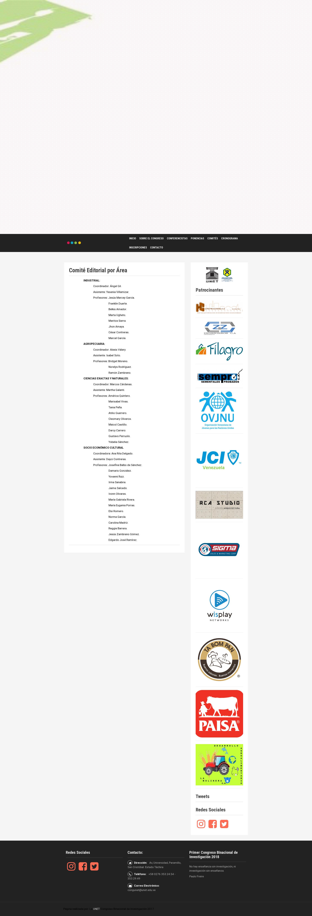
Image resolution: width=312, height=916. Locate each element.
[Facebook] (212, 826)
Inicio (132, 238)
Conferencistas (177, 238)
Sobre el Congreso (151, 238)
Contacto (156, 247)
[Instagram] (201, 826)
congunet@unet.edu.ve (142, 890)
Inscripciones (138, 247)
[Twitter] (224, 826)
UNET (96, 908)
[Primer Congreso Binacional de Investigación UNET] (74, 242)
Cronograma (229, 238)
